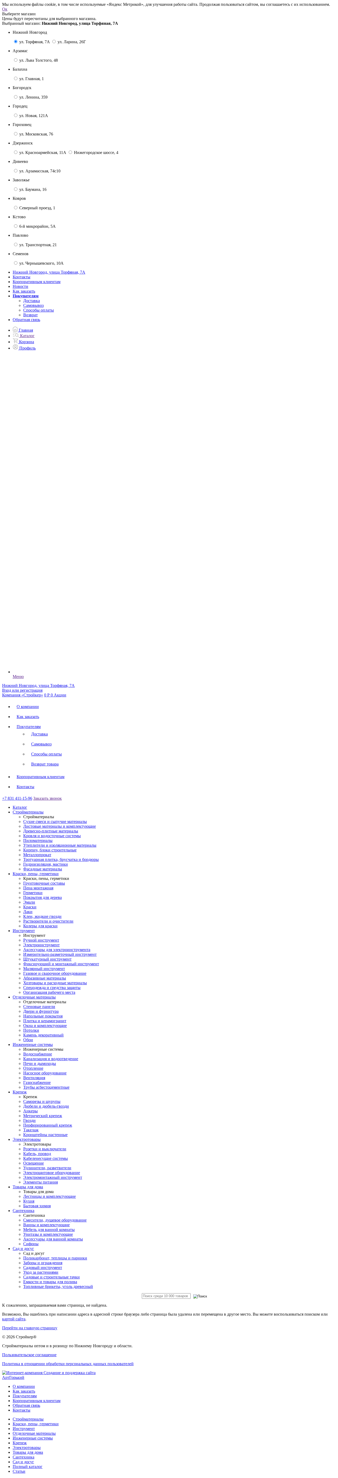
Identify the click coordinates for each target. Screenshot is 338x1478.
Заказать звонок (47, 798)
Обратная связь (26, 319)
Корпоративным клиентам (36, 281)
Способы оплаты (38, 310)
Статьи (19, 1471)
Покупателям (29, 726)
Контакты (21, 277)
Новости (20, 286)
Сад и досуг (23, 1462)
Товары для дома (28, 1452)
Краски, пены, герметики (36, 1424)
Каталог (20, 807)
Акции (60, 695)
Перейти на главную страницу (29, 1328)
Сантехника (23, 1457)
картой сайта (13, 1319)
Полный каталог (28, 1466)
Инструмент (24, 1428)
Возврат (30, 315)
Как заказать (24, 291)
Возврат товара (45, 764)
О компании (28, 706)
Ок (4, 9)
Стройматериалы (28, 1419)
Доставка (31, 300)
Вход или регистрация (22, 690)
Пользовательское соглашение (29, 1355)
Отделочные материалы (34, 1433)
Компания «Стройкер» (22, 695)
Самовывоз (33, 305)
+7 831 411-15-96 (17, 798)
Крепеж (20, 1443)
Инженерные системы (33, 1438)
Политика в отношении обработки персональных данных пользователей (68, 1363)
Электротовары (27, 1447)
